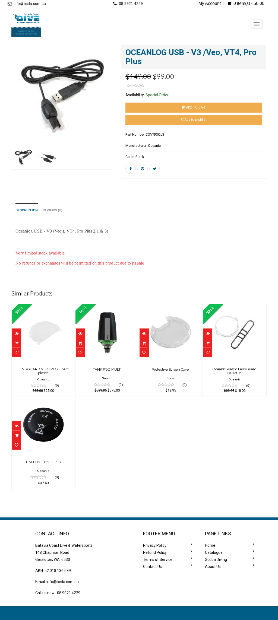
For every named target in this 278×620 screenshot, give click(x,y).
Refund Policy (155, 552)
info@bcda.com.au (30, 3)
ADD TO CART (196, 107)
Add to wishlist (195, 120)
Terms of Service (157, 559)
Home (210, 545)
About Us (213, 566)
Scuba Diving (216, 559)
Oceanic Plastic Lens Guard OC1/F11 (235, 371)
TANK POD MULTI (107, 369)
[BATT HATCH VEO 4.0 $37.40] (43, 400)
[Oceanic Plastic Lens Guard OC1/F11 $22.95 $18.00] (234, 308)
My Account (209, 3)
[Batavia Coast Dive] (26, 24)
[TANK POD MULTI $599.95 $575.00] (107, 308)
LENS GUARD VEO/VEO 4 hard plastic (43, 371)
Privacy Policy (154, 545)
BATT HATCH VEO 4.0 (43, 462)
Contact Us (152, 566)
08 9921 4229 (131, 3)
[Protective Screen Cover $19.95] (171, 308)
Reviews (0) (52, 210)
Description (26, 210)
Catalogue (214, 552)
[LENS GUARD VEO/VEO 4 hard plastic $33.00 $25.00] (43, 308)
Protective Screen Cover (171, 369)
